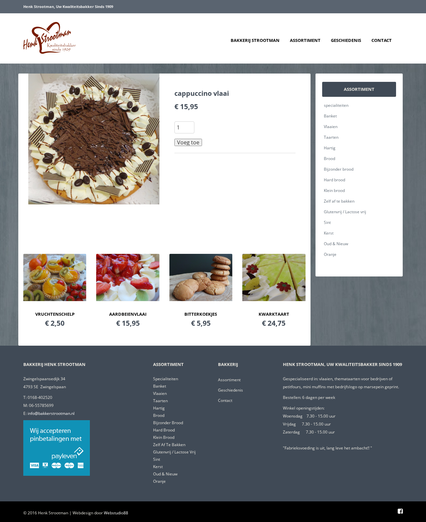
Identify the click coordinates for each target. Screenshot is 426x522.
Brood (329, 158)
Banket (330, 116)
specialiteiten (336, 105)
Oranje (330, 254)
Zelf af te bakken (339, 201)
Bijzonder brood (338, 169)
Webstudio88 (116, 513)
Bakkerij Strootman (255, 40)
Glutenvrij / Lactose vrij (345, 212)
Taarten (331, 137)
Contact (381, 40)
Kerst (328, 233)
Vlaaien (330, 126)
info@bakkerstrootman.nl (51, 413)
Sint (327, 222)
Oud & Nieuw (336, 244)
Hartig (329, 148)
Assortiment (305, 40)
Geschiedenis (346, 40)
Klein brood (334, 190)
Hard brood (334, 180)
